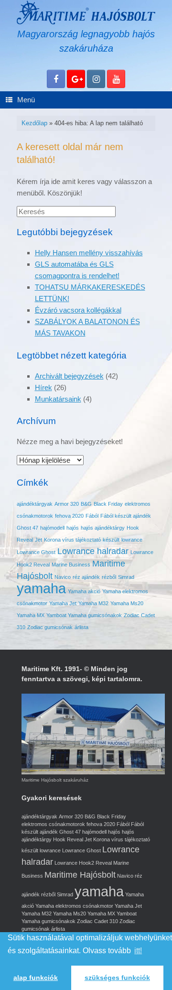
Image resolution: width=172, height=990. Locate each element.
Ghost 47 (27, 528)
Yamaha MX (30, 615)
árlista (81, 627)
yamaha (41, 588)
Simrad (126, 577)
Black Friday (108, 504)
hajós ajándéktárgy (103, 528)
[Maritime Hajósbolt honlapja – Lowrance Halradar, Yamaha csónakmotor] (86, 12)
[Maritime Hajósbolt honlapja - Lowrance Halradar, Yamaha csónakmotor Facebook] (56, 79)
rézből (109, 577)
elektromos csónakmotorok (53, 824)
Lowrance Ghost (36, 552)
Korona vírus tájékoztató (72, 540)
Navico (62, 577)
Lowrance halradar (93, 551)
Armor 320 (66, 504)
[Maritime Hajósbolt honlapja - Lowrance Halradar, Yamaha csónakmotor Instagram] (96, 79)
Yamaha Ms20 (126, 603)
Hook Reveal (68, 839)
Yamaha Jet (62, 603)
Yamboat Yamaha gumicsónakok (84, 615)
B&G (86, 504)
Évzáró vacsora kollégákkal (78, 310)
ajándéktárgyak (35, 504)
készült (111, 540)
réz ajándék (86, 577)
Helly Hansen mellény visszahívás (89, 253)
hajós (72, 528)
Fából (92, 516)
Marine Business (71, 564)
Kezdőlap (34, 123)
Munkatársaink (58, 399)
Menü (26, 100)
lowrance (131, 540)
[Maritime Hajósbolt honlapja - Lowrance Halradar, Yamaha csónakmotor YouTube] (116, 79)
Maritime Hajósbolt (80, 875)
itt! (138, 950)
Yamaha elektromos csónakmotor (74, 906)
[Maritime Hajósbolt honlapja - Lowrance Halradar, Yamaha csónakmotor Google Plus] (76, 79)
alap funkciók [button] (35, 977)
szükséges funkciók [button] (117, 977)
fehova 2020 (69, 516)
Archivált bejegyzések (69, 376)
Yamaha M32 (93, 603)
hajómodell (52, 528)
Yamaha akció (84, 591)
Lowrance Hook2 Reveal (83, 863)
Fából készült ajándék (125, 516)
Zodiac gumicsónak (50, 627)
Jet (38, 540)
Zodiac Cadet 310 (97, 921)
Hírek (43, 387)
